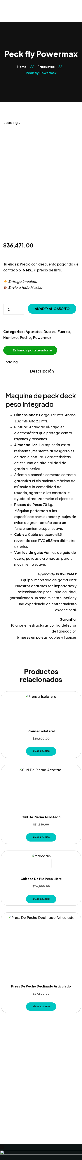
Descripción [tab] (42, 370)
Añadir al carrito (52, 308)
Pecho (25, 337)
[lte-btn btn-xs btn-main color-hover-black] (41, 751)
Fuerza (64, 331)
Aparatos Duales (41, 331)
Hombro (10, 337)
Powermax (42, 337)
